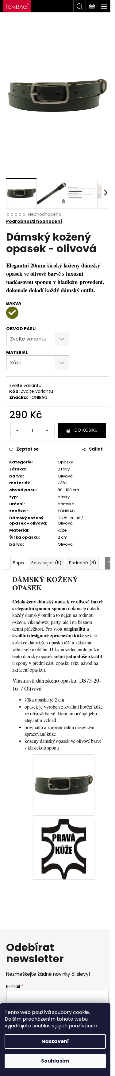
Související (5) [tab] (46, 563)
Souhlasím (55, 1060)
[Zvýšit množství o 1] (47, 430)
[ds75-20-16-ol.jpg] (63, 765)
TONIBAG (38, 397)
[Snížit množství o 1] (17, 430)
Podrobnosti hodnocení (34, 221)
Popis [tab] (18, 563)
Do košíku (86, 430)
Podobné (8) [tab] (82, 563)
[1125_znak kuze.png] (63, 849)
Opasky (65, 462)
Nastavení (55, 1041)
